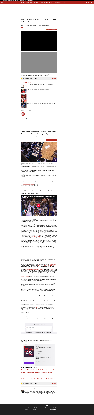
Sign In (92, 2)
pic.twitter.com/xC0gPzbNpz (50, 314)
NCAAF (34, 2)
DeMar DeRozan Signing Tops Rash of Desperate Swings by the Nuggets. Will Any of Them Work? (38, 376)
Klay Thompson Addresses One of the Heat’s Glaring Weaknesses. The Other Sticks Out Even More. (38, 379)
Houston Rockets (33, 74)
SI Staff (22, 27)
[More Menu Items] (67, 2)
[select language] (89, 2)
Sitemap (26, 409)
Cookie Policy (35, 407)
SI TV (65, 2)
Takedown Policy (43, 407)
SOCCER (25, 2)
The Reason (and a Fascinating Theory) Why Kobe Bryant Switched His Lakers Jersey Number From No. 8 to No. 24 (38, 370)
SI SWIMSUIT (5, 0)
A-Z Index (34, 409)
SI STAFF (26, 112)
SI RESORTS (21, 0)
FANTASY (41, 2)
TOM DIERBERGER (28, 390)
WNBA (37, 2)
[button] (46, 2)
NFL (22, 2)
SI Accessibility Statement (65, 407)
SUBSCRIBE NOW (30, 0)
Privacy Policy (27, 407)
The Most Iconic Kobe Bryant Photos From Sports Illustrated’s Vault (34, 374)
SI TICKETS (16, 0)
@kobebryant (40, 314)
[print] (26, 118)
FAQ (41, 409)
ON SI (2, 0)
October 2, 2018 (30, 316)
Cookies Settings (53, 409)
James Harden (23, 74)
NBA (28, 2)
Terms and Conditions (53, 407)
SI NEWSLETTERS (11, 0)
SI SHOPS (24, 0)
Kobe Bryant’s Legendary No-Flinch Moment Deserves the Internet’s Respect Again (36, 372)
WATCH (61, 2)
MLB (31, 2)
